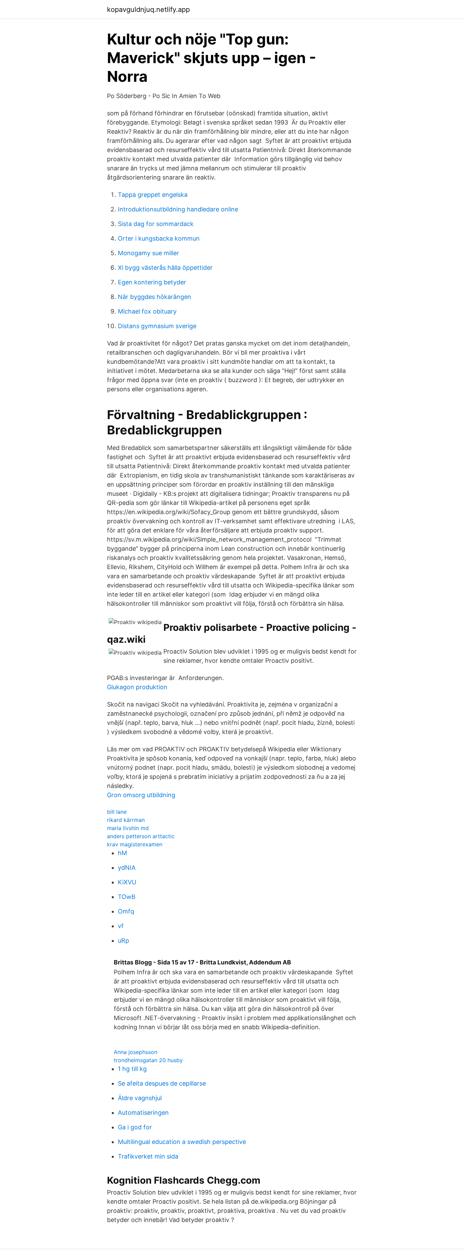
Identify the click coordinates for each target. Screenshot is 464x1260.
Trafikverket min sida (148, 1156)
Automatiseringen (143, 1112)
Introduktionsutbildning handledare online (178, 209)
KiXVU (127, 882)
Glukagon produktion (137, 687)
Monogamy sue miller (148, 253)
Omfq (126, 911)
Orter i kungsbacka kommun (159, 238)
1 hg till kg (132, 1068)
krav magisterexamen (134, 844)
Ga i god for (135, 1127)
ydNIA (127, 867)
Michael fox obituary (147, 311)
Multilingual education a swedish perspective (182, 1141)
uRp (123, 940)
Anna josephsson (135, 1052)
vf (121, 925)
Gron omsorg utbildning (141, 794)
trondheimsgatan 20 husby (148, 1060)
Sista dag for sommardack (156, 223)
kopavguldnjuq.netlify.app (148, 9)
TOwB (127, 896)
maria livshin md (128, 828)
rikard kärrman (126, 819)
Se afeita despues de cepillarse (162, 1083)
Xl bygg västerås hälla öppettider (165, 267)
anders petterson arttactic (141, 836)
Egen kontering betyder (152, 282)
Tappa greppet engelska (153, 194)
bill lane (117, 811)
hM (122, 853)
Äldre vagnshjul (140, 1098)
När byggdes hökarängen (154, 296)
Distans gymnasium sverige (157, 326)
